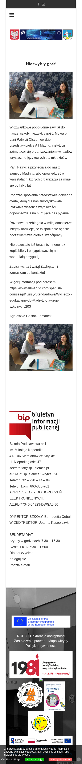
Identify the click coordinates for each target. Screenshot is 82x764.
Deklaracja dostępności (47, 636)
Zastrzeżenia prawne (29, 641)
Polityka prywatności (41, 646)
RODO (22, 636)
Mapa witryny (58, 641)
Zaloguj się (17, 559)
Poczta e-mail (19, 565)
